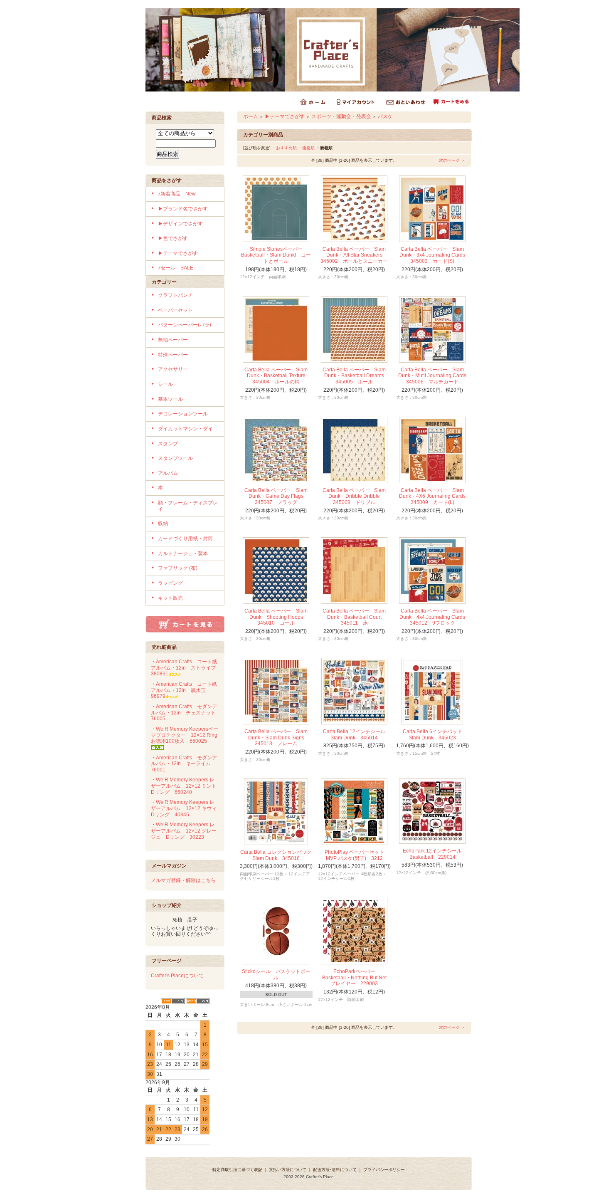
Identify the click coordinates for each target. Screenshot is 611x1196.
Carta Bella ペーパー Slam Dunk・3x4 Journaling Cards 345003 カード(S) (434, 255)
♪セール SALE (175, 268)
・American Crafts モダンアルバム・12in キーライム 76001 (184, 764)
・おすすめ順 (284, 148)
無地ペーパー (173, 340)
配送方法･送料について (335, 1169)
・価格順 (306, 148)
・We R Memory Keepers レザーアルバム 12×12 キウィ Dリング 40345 (186, 808)
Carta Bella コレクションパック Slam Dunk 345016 (278, 855)
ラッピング (170, 583)
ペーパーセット (175, 310)
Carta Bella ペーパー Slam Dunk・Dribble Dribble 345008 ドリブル (354, 496)
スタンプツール (175, 458)
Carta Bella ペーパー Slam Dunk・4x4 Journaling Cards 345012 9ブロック (434, 617)
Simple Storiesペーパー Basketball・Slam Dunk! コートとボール (276, 255)
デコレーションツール (183, 414)
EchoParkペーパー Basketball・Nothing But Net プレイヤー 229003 (357, 977)
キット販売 (170, 598)
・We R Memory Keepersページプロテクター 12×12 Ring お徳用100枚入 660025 (186, 735)
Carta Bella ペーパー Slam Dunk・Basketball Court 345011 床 (355, 617)
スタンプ (168, 444)
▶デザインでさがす (180, 224)
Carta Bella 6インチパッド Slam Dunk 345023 (435, 735)
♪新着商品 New (177, 194)
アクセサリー (173, 369)
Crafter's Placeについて (177, 976)
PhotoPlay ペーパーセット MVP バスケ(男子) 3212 (357, 855)
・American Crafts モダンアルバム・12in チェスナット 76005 (186, 713)
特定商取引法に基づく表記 (237, 1169)
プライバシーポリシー (384, 1169)
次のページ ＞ (452, 160)
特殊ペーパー (173, 355)
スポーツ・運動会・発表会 (341, 116)
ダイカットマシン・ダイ (185, 429)
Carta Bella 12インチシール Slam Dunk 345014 (356, 735)
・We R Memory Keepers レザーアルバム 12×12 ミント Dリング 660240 (186, 786)
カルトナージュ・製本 (183, 553)
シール (165, 384)
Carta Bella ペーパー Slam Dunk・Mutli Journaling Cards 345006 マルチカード (434, 376)
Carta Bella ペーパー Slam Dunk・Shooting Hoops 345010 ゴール (276, 617)
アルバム (168, 473)
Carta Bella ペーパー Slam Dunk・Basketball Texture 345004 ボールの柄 (277, 376)
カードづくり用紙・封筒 (185, 538)
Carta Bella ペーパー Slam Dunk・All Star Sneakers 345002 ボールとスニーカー (354, 255)
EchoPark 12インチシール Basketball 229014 (435, 854)
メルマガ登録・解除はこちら (183, 880)
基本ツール (170, 399)
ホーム (250, 116)
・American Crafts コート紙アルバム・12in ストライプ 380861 (186, 668)
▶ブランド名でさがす (183, 209)
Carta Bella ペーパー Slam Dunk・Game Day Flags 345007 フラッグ (276, 496)
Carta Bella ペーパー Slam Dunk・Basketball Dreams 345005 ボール (356, 376)
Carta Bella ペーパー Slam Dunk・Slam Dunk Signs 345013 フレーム (276, 737)
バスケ (385, 116)
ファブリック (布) (177, 568)
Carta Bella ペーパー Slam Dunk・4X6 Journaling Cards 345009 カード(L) (435, 496)
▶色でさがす (173, 238)
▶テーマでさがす (178, 253)
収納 (163, 523)
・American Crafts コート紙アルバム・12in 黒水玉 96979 (184, 690)
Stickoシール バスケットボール (276, 975)
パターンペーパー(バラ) (184, 325)
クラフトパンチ (175, 295)
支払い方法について (287, 1169)
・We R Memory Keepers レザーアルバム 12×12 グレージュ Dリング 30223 (184, 831)
